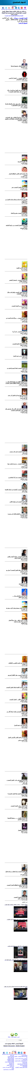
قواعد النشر (25, 1059)
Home (9, 1036)
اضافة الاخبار (25, 1066)
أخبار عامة (12, 1055)
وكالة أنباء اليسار (11, 1058)
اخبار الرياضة (11, 1062)
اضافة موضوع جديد (23, 1065)
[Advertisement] (14, 41)
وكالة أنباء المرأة (11, 1056)
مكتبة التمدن (24, 1062)
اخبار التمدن (11, 1066)
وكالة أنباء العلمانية (10, 1059)
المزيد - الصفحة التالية (15, 1036)
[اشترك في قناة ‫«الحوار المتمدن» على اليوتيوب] (14, 15)
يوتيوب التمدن (24, 1061)
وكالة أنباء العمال (11, 1060)
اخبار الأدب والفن (11, 1057)
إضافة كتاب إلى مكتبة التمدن (8, 1069)
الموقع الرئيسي (22, 23)
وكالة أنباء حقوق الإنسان (9, 1061)
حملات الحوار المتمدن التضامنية (21, 1067)
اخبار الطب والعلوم (10, 1065)
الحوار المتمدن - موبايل (20, 18)
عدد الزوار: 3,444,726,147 (22, 1064)
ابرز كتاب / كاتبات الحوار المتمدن (21, 1060)
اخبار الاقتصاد (11, 1064)
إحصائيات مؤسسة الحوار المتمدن (21, 1058)
